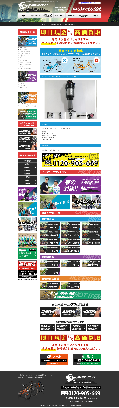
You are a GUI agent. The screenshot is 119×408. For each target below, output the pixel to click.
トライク (22, 66)
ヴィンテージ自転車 (25, 62)
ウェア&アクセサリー (26, 104)
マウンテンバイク (25, 56)
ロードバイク (23, 47)
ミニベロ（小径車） (25, 51)
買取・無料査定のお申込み (83, 15)
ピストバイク (23, 60)
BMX (21, 58)
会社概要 (95, 15)
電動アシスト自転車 (25, 64)
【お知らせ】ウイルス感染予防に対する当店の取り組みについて (59, 24)
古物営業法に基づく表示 (89, 3)
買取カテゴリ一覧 (36, 15)
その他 (21, 89)
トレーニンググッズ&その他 (28, 106)
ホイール (22, 83)
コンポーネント (24, 87)
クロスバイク (23, 49)
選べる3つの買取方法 (48, 15)
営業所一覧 (71, 15)
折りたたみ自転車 (25, 54)
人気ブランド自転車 (25, 68)
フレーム (22, 85)
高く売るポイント (60, 15)
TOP (24, 15)
